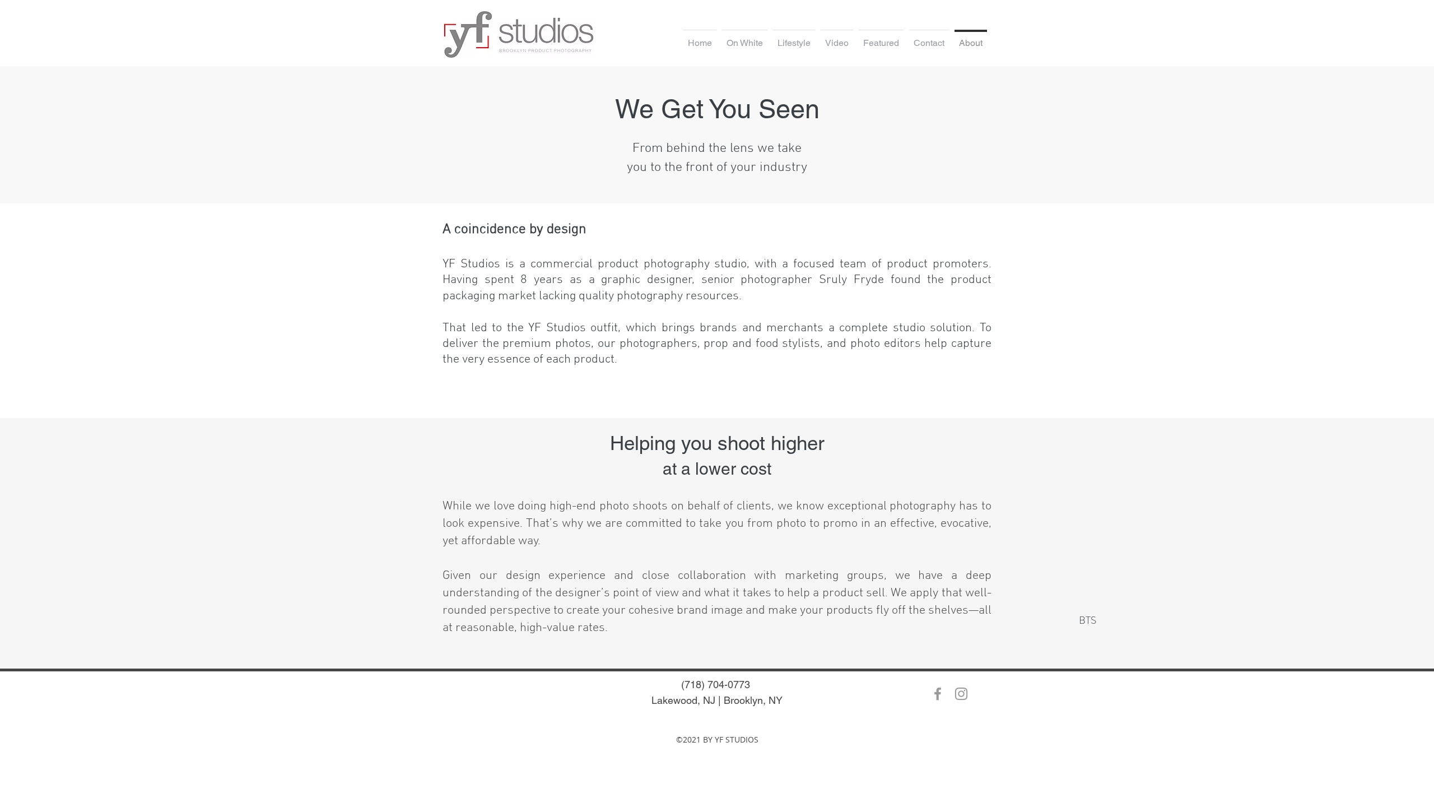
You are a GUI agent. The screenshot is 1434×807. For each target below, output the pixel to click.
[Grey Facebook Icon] (937, 693)
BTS (1087, 620)
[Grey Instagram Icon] (961, 693)
